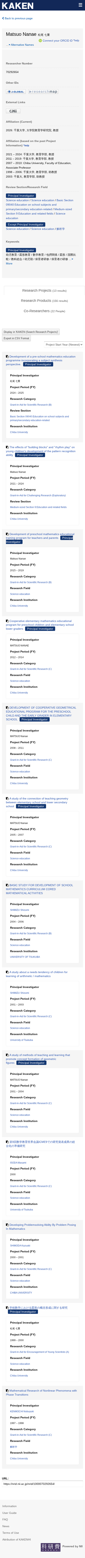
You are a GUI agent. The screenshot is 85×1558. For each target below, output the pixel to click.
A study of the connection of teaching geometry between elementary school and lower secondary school (37, 802)
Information (9, 1506)
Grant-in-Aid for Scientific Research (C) (31, 669)
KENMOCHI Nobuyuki (22, 1411)
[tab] (44, 290)
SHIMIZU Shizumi (19, 910)
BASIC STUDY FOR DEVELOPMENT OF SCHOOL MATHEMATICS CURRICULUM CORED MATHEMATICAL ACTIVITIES (39, 889)
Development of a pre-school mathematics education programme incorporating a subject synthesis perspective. (41, 360)
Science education (17, 200)
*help (76, 40)
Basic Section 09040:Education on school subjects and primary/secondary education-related (39, 205)
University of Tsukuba (21, 1040)
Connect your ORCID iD (58, 40)
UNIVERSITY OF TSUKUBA (25, 957)
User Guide (9, 1512)
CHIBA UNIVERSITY (21, 1292)
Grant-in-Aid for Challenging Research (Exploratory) (38, 495)
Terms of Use (10, 1532)
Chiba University (19, 432)
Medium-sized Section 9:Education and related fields (38, 507)
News (5, 1526)
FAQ (5, 1519)
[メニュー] (80, 5)
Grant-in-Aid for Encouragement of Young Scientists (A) (39, 1352)
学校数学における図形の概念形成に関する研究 (38, 1307)
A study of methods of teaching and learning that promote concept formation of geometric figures (38, 1058)
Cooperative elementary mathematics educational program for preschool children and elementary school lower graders (40, 624)
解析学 (61, 228)
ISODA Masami (18, 1162)
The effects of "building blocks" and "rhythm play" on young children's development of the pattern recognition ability (41, 451)
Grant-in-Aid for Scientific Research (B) (31, 404)
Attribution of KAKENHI (16, 1539)
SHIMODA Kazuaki (20, 1245)
